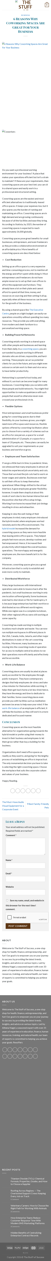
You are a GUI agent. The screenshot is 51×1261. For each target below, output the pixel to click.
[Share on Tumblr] (38, 790)
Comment (11, 835)
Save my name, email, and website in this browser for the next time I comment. (25, 904)
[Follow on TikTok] (15, 1049)
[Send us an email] (20, 1049)
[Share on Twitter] (23, 790)
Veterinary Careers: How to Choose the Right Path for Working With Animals (30, 1207)
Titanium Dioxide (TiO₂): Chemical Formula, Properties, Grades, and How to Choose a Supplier (29, 1181)
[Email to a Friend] (28, 790)
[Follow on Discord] (35, 1049)
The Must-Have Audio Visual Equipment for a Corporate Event (13, 806)
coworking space (30, 348)
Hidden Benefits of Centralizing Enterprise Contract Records (26, 1234)
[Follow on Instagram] (10, 1049)
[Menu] (4, 4)
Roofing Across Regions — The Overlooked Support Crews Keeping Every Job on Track (28, 1193)
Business (25, 15)
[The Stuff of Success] (25, 5)
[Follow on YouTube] (30, 1049)
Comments (15, 1211)
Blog (25, 1253)
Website (10, 887)
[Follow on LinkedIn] (25, 1056)
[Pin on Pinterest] (33, 790)
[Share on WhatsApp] (12, 790)
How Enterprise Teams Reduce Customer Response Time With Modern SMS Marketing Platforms (28, 1220)
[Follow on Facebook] (4, 1049)
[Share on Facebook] (17, 790)
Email (9, 873)
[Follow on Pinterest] (25, 1049)
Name (9, 860)
